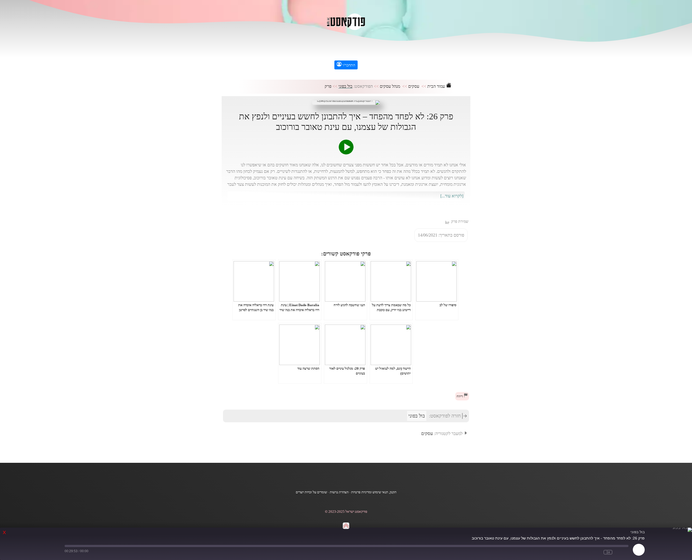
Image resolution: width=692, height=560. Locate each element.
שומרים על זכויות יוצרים (311, 492)
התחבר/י (348, 65)
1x (608, 552)
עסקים (413, 86)
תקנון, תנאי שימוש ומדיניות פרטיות (374, 492)
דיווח (460, 396)
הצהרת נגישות (339, 492)
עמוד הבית (436, 86)
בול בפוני (345, 86)
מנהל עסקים (390, 86)
